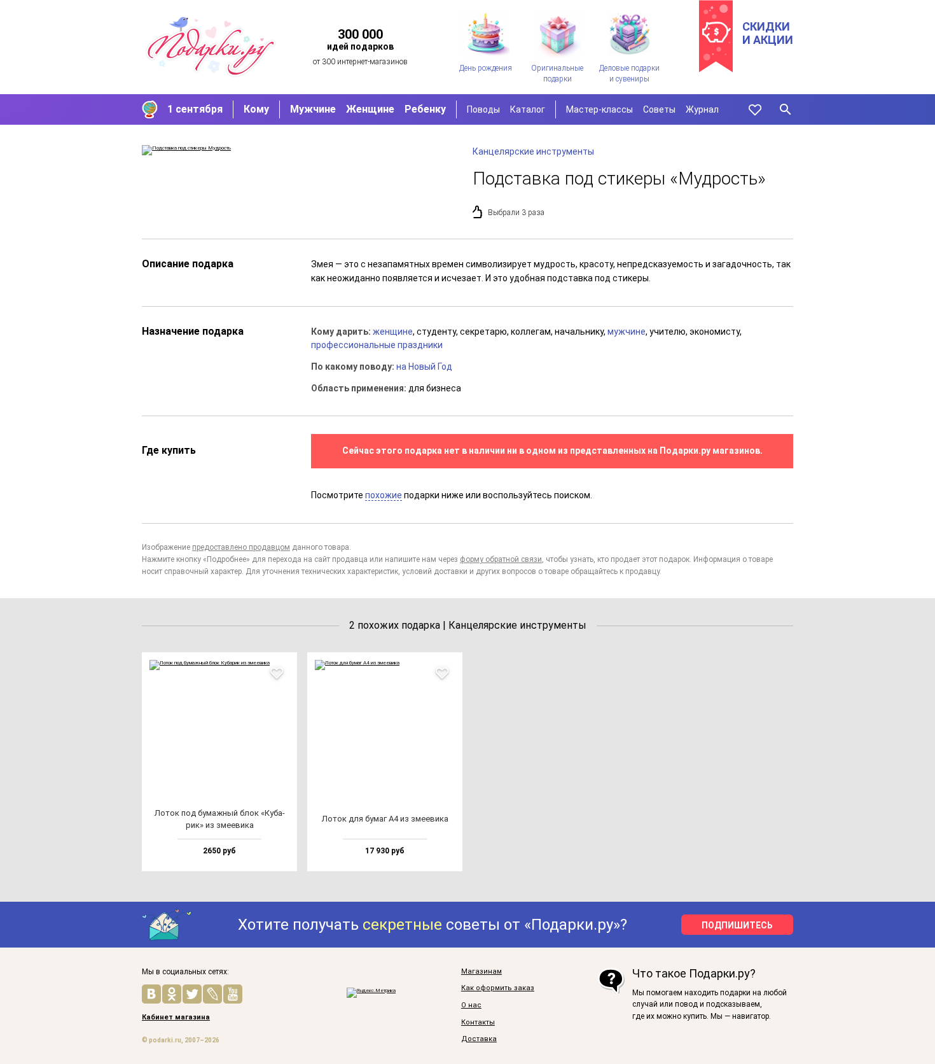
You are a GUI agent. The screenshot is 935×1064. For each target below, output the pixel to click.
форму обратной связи (501, 559)
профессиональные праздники (377, 345)
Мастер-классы (599, 109)
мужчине (626, 331)
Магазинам (481, 972)
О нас (471, 1005)
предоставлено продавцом (241, 547)
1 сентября (195, 109)
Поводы (483, 109)
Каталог (527, 109)
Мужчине (313, 109)
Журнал (702, 109)
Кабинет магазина (176, 1017)
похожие (383, 495)
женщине (393, 331)
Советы (659, 109)
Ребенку (425, 109)
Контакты (478, 1022)
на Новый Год (424, 366)
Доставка (479, 1039)
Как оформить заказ (497, 988)
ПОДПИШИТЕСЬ (737, 925)
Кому (256, 109)
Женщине (370, 109)
